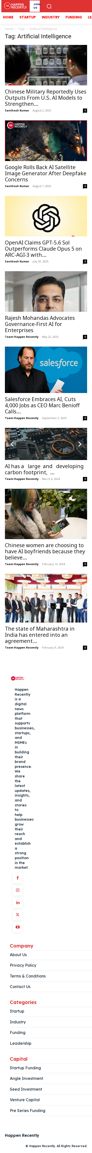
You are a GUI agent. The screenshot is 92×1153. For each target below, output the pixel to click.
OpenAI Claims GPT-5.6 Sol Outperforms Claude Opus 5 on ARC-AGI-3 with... (43, 248)
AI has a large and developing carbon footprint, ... (45, 469)
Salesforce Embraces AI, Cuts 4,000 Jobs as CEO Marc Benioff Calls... (42, 405)
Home (9, 29)
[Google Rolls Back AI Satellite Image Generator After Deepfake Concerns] (46, 140)
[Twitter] (18, 915)
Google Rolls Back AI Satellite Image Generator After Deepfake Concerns (45, 173)
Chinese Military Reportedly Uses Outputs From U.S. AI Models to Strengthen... (45, 97)
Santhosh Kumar (17, 110)
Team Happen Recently (22, 337)
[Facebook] (18, 878)
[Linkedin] (18, 903)
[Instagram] (18, 890)
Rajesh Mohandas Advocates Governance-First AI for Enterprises (40, 324)
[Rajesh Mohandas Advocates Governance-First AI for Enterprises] (46, 291)
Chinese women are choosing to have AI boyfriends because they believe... (45, 551)
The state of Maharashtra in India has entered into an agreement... (40, 634)
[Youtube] (18, 927)
